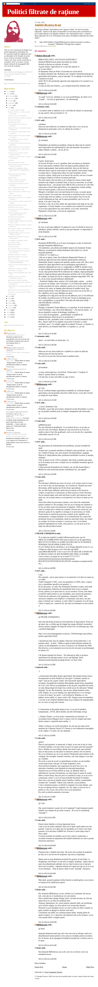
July (9, 108)
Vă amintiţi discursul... (15, 219)
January (10, 308)
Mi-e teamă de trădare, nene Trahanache (20, 228)
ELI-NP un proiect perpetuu (16, 217)
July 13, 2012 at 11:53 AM (47, 381)
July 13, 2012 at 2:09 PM (46, 568)
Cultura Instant (11, 359)
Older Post (90, 967)
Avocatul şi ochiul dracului (16, 230)
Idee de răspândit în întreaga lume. (18, 187)
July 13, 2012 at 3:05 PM (46, 610)
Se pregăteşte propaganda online (17, 240)
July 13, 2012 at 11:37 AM (47, 215)
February (11, 305)
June (9, 296)
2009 (9, 315)
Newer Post (39, 967)
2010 (9, 312)
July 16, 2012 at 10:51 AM (47, 945)
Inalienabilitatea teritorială (14, 418)
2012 (9, 94)
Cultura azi (10, 391)
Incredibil (11, 160)
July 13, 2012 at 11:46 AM (47, 345)
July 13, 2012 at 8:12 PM (46, 817)
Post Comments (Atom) (53, 972)
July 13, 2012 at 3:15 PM (46, 664)
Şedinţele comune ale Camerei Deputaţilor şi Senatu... (17, 277)
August (10, 105)
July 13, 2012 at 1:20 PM (46, 531)
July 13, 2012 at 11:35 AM (47, 154)
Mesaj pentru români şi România (17, 280)
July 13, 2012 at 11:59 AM (47, 418)
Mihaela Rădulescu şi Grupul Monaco (19, 147)
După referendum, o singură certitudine (20, 118)
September (11, 103)
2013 (9, 91)
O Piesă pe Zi (11, 401)
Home (64, 967)
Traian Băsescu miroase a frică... (17, 205)
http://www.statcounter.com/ (14, 325)
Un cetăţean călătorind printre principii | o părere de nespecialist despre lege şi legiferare (17, 414)
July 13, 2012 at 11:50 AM (47, 361)
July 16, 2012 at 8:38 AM (47, 845)
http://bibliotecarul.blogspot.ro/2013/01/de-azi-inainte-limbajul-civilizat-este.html (18, 74)
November (11, 98)
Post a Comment (40, 963)
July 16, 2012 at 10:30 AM (47, 922)
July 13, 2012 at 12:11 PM (47, 439)
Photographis (11, 333)
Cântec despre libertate (15, 195)
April (10, 301)
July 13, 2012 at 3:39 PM (46, 735)
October (11, 101)
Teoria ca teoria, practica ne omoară (16, 370)
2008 (9, 317)
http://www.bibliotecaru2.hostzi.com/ (17, 83)
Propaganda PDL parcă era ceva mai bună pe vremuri (19, 233)
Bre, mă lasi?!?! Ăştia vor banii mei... (19, 248)
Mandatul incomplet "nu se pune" (18, 256)
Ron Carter (9, 361)
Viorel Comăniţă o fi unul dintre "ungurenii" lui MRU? (17, 213)
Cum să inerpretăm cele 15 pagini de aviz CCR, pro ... (19, 251)
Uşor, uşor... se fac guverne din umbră (19, 292)
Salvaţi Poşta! (12, 294)
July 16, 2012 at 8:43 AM (47, 873)
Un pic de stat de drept (13, 352)
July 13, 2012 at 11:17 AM (47, 117)
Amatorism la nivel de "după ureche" (19, 290)
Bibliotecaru (42, 93)
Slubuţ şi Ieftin (12, 177)
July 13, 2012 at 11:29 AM (47, 133)
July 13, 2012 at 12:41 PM (47, 474)
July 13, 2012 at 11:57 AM (47, 400)
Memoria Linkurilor (13, 433)
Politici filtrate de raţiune (43, 12)
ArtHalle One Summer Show (15, 335)
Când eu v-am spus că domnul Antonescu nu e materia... (17, 180)
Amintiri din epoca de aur (48, 24)
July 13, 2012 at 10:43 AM (47, 90)
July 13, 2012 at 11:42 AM (47, 333)
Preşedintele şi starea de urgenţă (17, 268)
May (9, 298)
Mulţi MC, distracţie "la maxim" (17, 254)
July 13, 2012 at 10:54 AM (47, 104)
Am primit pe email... (14, 242)
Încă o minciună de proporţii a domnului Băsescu (17, 174)
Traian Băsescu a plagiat (15, 270)
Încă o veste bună (13, 259)
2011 (9, 310)
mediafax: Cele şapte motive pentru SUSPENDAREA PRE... (18, 261)
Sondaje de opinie (13, 246)
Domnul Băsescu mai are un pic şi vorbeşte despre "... (18, 140)
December (11, 96)
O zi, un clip (10, 381)
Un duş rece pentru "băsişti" (16, 110)
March (10, 303)
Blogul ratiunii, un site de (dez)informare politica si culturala (15, 349)
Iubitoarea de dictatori (14, 120)
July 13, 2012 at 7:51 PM (46, 796)
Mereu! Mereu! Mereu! (15, 244)
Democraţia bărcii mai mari (16, 162)
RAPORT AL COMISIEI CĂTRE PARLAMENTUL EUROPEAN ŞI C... (19, 170)
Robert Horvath (43, 55)
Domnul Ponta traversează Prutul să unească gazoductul (18, 165)
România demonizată (14, 122)
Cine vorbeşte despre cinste (16, 189)
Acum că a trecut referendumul (17, 115)
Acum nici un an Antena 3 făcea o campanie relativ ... (18, 153)
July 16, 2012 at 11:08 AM (47, 959)
